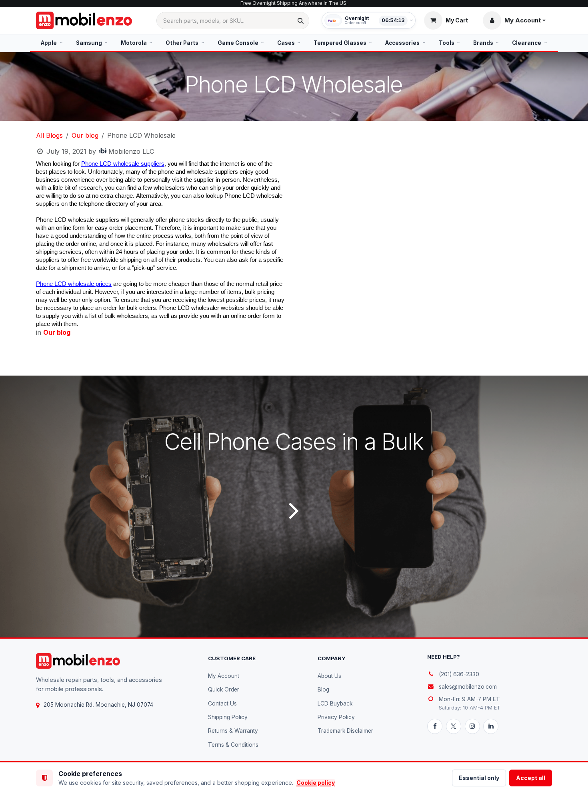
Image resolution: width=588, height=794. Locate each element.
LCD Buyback (335, 703)
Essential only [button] (479, 777)
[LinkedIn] (490, 726)
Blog (323, 689)
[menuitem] (52, 42)
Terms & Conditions (233, 745)
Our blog (85, 135)
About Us (329, 676)
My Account (223, 676)
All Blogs (49, 135)
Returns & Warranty (233, 731)
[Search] (300, 20)
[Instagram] (472, 726)
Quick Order (223, 689)
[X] (453, 726)
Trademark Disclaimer (345, 731)
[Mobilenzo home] (78, 661)
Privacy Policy (336, 717)
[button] (514, 20)
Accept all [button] (530, 777)
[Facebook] (434, 726)
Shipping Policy (228, 717)
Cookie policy (315, 782)
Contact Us (222, 703)
